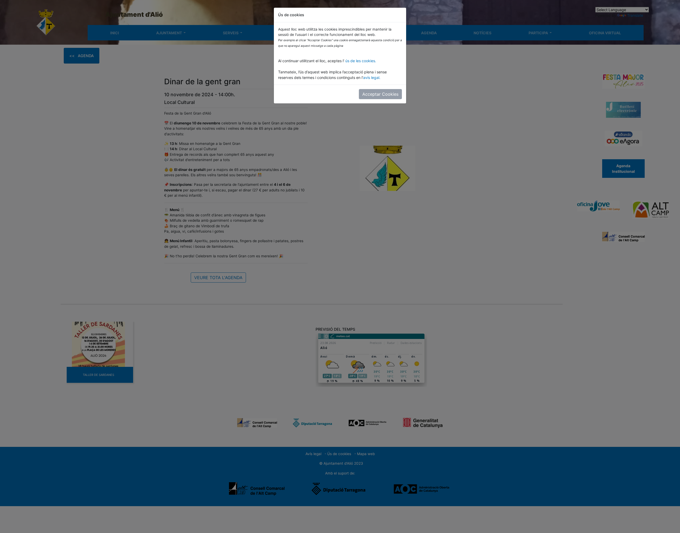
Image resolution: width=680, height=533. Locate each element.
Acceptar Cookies (380, 94)
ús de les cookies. (360, 60)
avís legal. (371, 77)
